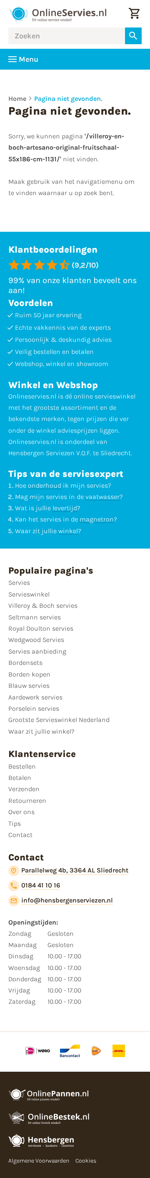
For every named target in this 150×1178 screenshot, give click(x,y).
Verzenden (24, 789)
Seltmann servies (34, 617)
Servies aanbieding (37, 651)
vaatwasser (102, 497)
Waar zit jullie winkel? (41, 731)
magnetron (97, 519)
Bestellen (22, 766)
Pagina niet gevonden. (68, 99)
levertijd (64, 508)
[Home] (57, 13)
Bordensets (25, 663)
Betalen (19, 778)
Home (17, 99)
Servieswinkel (29, 594)
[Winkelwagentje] (134, 13)
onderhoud (44, 485)
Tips (14, 823)
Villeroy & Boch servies (43, 605)
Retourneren (27, 801)
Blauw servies (29, 685)
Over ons (21, 812)
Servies (19, 582)
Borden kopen (29, 674)
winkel (68, 531)
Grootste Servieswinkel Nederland (59, 720)
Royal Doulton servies (40, 628)
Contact (20, 835)
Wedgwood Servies (36, 640)
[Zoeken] (133, 36)
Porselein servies (33, 708)
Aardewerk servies (35, 697)
